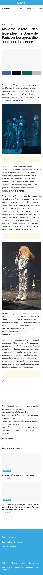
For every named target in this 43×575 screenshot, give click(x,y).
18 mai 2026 (6, 513)
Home (4, 24)
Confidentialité (34, 563)
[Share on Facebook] (6, 73)
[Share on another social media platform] (36, 73)
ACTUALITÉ (6, 8)
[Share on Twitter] (17, 73)
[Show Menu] (3, 2)
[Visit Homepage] (21, 2)
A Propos (14, 563)
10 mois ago (6, 46)
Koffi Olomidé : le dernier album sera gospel (20, 475)
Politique (19, 8)
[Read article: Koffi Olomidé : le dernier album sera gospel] (21, 463)
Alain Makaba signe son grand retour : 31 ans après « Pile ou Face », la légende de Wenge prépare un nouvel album (20, 507)
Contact (23, 563)
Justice (30, 8)
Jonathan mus (6, 570)
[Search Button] (40, 2)
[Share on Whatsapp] (27, 73)
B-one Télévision (12, 567)
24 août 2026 (7, 478)
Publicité (4, 563)
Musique (10, 24)
